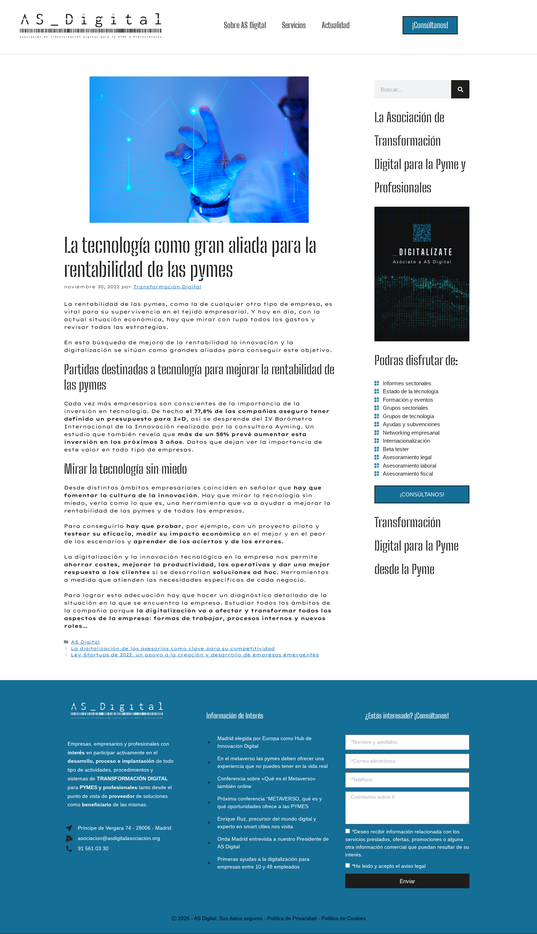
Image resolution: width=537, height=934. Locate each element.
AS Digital (85, 642)
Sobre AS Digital (245, 25)
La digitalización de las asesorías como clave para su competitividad (173, 648)
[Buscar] (460, 89)
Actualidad (336, 25)
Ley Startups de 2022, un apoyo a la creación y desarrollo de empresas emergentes (195, 654)
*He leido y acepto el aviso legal (389, 866)
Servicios (294, 25)
